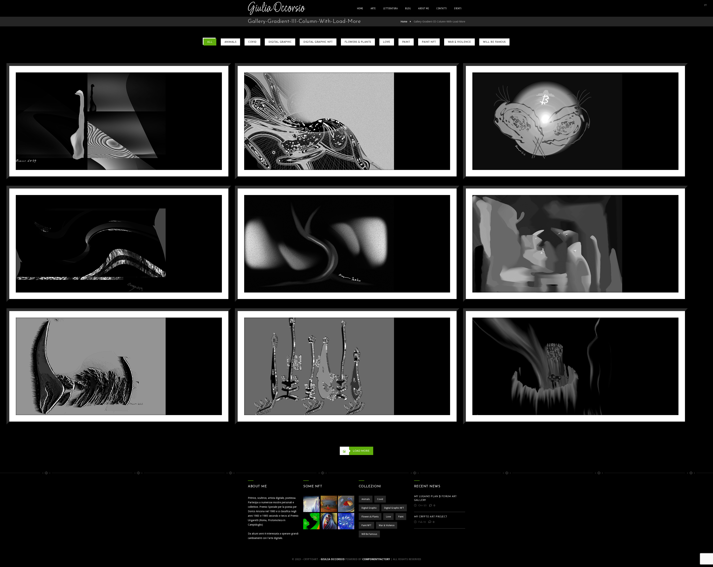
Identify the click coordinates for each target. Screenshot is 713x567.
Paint (406, 42)
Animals (230, 42)
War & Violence (459, 42)
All (210, 42)
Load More (361, 451)
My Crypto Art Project (430, 517)
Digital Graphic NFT (318, 42)
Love (386, 42)
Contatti (441, 8)
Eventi (457, 8)
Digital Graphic (280, 42)
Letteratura (390, 8)
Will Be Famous (494, 42)
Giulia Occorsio (333, 559)
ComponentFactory (376, 559)
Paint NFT (429, 42)
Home (360, 8)
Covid (252, 42)
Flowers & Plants (358, 42)
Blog (408, 8)
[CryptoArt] (276, 8)
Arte (373, 8)
